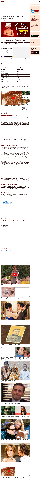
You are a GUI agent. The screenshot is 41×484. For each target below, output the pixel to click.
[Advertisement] (15, 9)
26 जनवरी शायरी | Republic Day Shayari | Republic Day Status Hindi (35, 28)
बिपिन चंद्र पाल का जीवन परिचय (7, 203)
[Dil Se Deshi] (2, 1)
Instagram (32, 43)
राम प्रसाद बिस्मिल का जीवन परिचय (7, 202)
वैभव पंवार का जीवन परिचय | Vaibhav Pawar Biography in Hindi (35, 25)
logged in (6, 250)
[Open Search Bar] (37, 1)
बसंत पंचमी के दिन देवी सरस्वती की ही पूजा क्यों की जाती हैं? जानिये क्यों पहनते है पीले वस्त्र (35, 19)
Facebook (32, 42)
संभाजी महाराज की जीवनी (6, 201)
